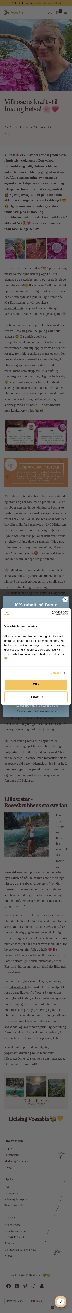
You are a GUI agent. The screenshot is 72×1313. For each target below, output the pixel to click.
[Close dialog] (65, 599)
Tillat (36, 684)
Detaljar (56, 672)
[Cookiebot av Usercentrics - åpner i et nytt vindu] (52, 613)
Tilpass (34, 696)
